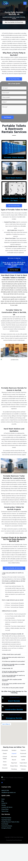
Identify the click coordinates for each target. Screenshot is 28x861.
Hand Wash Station (6, 820)
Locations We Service (6, 807)
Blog (2, 801)
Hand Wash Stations (14, 178)
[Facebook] (2, 782)
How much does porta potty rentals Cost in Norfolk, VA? (13, 658)
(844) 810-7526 (5, 790)
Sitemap (3, 805)
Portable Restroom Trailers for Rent (10, 822)
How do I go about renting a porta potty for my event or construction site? (13, 672)
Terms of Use (4, 811)
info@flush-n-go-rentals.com (8, 792)
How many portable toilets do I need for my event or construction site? (13, 676)
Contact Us (4, 803)
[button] (14, 573)
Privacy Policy (4, 809)
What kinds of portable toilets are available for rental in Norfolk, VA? (13, 665)
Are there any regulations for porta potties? (14, 661)
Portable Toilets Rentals (14, 157)
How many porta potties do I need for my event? (13, 573)
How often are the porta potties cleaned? (13, 687)
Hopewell (14, 753)
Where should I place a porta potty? (12, 654)
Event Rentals (14, 701)
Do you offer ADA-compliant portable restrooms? (12, 680)
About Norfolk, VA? (8, 668)
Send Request (7, 117)
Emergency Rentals (14, 718)
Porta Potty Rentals (6, 817)
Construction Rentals (14, 709)
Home (3, 799)
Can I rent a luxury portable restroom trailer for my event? (13, 684)
